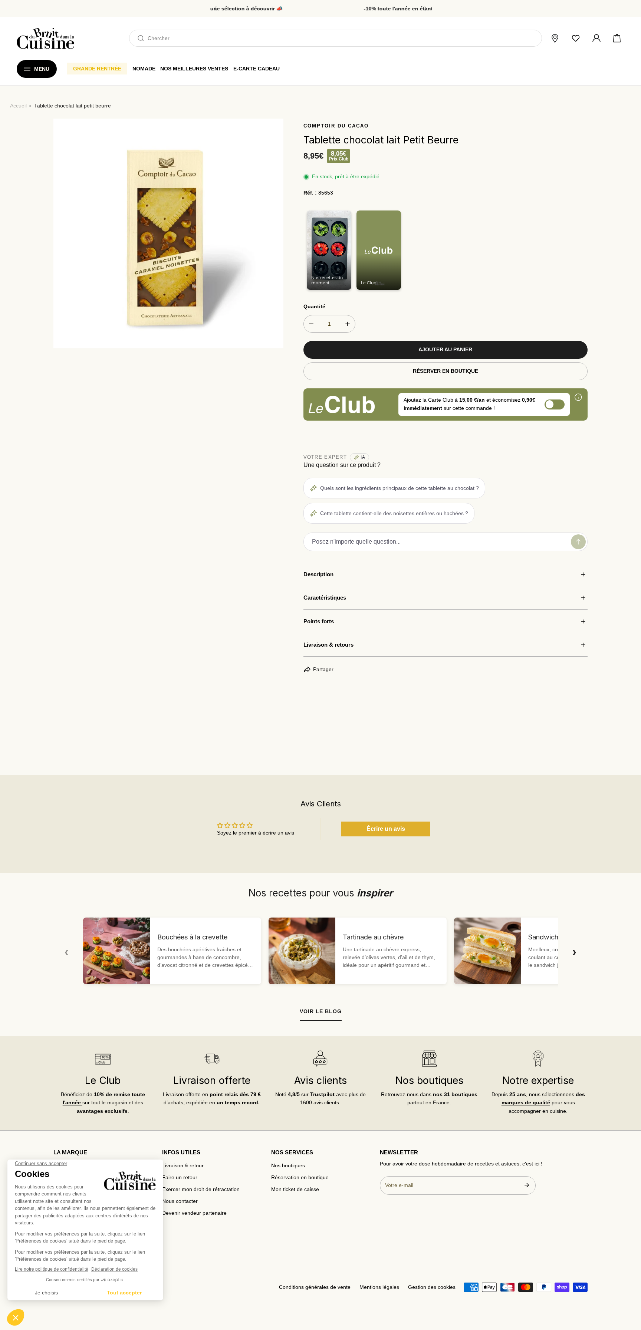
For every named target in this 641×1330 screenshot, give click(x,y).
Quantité (314, 306)
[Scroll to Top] (628, 1291)
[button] (616, 38)
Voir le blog (321, 1011)
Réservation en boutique (300, 1177)
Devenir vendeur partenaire (194, 1213)
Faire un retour (179, 1177)
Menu (41, 69)
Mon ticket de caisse (295, 1189)
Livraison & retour (183, 1165)
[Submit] (526, 1185)
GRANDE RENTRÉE (97, 69)
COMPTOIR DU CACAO (336, 126)
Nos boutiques (288, 1165)
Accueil (18, 106)
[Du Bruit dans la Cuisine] (45, 38)
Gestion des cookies (432, 1287)
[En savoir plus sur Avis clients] (320, 1059)
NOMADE (143, 69)
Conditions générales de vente (315, 1287)
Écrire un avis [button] (385, 829)
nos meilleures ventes (194, 69)
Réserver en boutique (445, 371)
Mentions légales (379, 1287)
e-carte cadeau (256, 69)
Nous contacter (180, 1201)
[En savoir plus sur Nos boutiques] (429, 1059)
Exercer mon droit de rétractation (201, 1189)
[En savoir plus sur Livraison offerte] (211, 1059)
